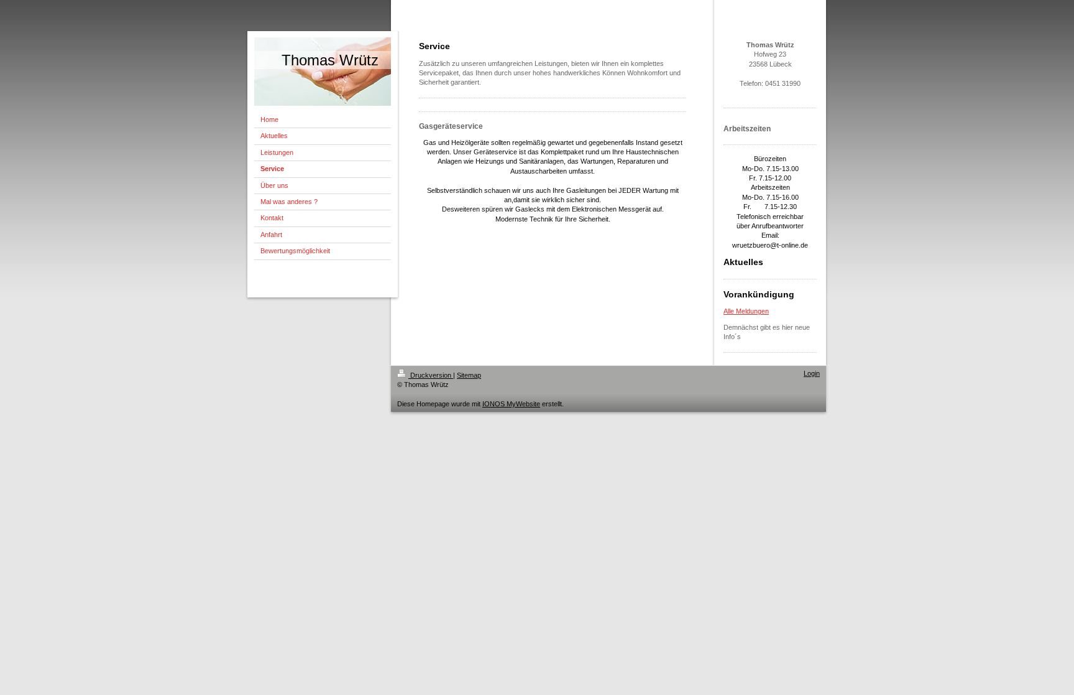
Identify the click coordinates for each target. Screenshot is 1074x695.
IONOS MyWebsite (511, 404)
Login (812, 373)
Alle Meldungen (746, 311)
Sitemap (469, 375)
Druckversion (430, 375)
